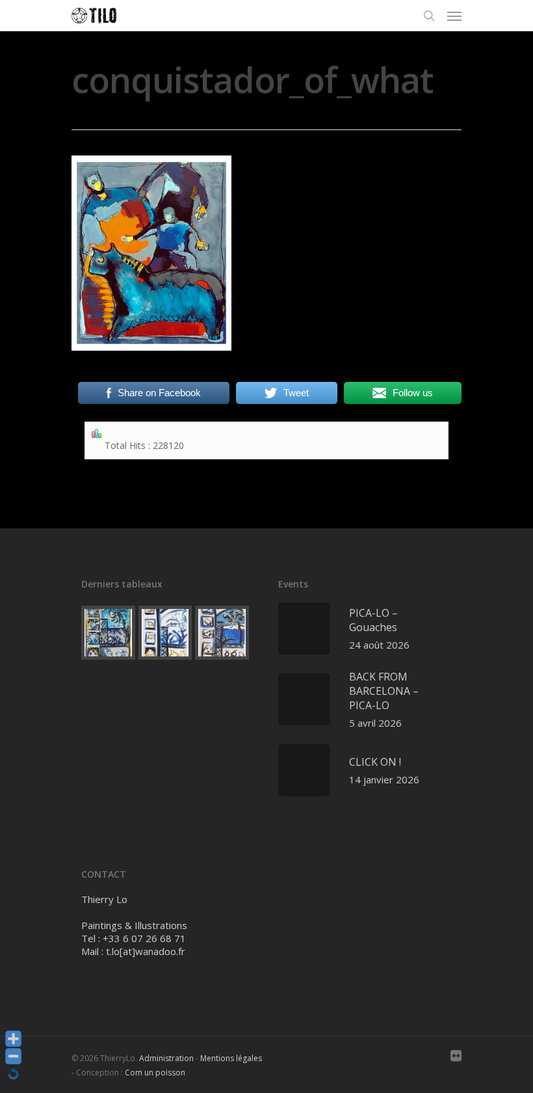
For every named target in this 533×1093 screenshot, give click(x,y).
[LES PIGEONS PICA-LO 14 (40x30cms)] (108, 633)
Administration (166, 1058)
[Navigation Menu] (454, 15)
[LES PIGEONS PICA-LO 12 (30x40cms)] (222, 633)
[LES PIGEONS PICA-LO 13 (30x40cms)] (165, 633)
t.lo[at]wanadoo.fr (145, 951)
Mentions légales (231, 1058)
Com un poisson (155, 1072)
